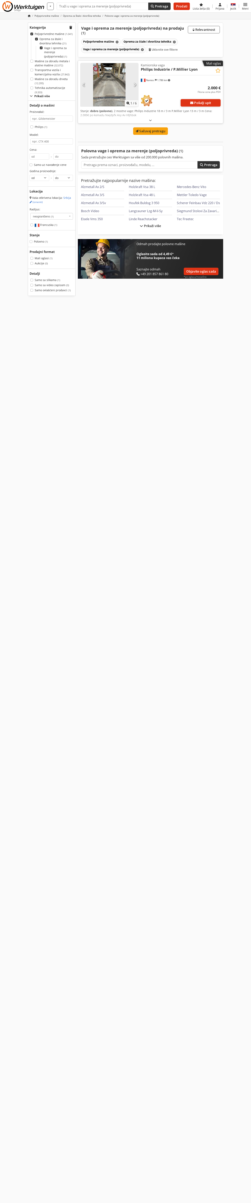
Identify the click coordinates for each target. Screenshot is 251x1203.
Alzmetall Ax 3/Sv (93, 203)
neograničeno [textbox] (43, 216)
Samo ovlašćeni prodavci (53, 290)
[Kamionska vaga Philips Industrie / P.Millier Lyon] (109, 84)
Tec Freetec (185, 219)
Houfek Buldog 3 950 (144, 203)
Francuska (48, 225)
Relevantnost (205, 29)
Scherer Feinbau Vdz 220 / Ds (198, 203)
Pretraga (161, 6)
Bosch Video (90, 211)
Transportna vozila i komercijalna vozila (52, 72)
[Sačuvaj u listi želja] (218, 70)
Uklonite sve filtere (164, 49)
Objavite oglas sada (201, 271)
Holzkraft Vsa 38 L (142, 187)
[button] (245, 6)
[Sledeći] (134, 84)
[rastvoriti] (150, 120)
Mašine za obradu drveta (51, 81)
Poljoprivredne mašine (54, 34)
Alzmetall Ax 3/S (92, 195)
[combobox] (51, 216)
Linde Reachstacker (143, 219)
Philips (41, 127)
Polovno (41, 241)
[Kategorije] (50, 6)
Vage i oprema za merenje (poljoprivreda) (55, 52)
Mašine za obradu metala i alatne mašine (52, 63)
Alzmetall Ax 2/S (92, 187)
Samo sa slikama (47, 280)
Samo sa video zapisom (52, 285)
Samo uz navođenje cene (50, 165)
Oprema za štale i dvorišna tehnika (52, 41)
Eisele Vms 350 (92, 219)
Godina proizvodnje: (43, 171)
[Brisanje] (117, 42)
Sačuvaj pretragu (151, 131)
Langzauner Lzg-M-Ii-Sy (146, 211)
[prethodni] (83, 84)
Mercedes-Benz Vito (191, 187)
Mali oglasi (44, 258)
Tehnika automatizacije (50, 90)
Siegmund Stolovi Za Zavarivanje (201, 211)
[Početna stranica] (29, 15)
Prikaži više (152, 226)
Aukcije (41, 263)
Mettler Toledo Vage (192, 195)
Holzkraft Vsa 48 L (142, 195)
